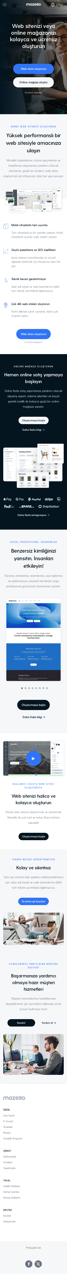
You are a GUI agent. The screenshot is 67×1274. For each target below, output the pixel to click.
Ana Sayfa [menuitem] (9, 1115)
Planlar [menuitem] (7, 1132)
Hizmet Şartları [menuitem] (11, 1191)
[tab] (22, 688)
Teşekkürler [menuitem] (9, 1168)
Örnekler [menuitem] (8, 1126)
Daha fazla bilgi (31, 429)
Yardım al (47, 1022)
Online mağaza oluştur (33, 82)
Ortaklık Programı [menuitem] (12, 1138)
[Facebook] (28, 1264)
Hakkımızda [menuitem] (9, 1156)
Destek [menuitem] (7, 1215)
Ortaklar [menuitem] (7, 1162)
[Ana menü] (4, 5)
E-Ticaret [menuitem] (8, 1121)
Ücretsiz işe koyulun (33, 901)
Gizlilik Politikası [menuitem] (11, 1186)
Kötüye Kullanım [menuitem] (11, 1197)
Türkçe (59, 4)
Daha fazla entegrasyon (32, 514)
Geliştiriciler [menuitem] (9, 1221)
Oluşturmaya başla (33, 420)
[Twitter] (38, 1264)
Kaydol (21, 1022)
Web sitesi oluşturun (33, 68)
